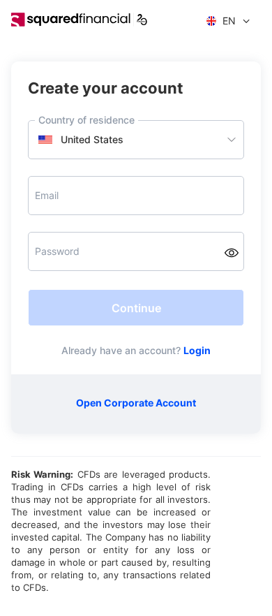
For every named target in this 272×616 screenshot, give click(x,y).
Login (197, 350)
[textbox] (136, 139)
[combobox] (136, 139)
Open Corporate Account (136, 403)
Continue (136, 308)
